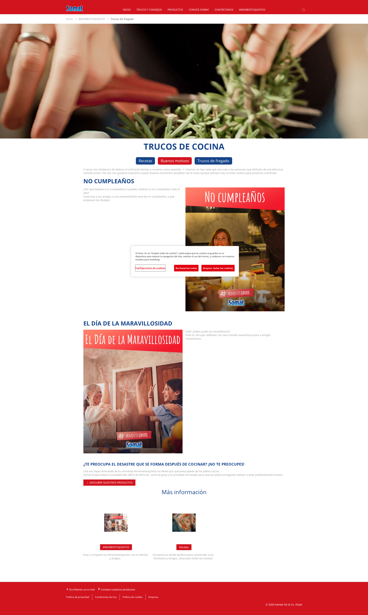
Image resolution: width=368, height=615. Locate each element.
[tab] (145, 161)
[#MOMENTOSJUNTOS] (115, 532)
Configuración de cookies (150, 268)
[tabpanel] (184, 372)
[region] (185, 261)
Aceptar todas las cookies (218, 268)
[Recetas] (183, 532)
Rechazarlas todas (186, 268)
